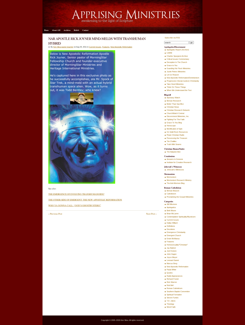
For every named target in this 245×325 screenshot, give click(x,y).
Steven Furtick (172, 298)
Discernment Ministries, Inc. (178, 116)
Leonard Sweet (173, 260)
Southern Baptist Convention (178, 291)
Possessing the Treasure (177, 138)
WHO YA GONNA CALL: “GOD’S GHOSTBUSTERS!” (74, 205)
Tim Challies (171, 141)
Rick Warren (172, 282)
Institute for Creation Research (179, 162)
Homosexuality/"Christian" (177, 245)
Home (46, 30)
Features (106, 47)
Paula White (171, 270)
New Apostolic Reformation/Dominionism (183, 78)
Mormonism (171, 177)
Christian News (173, 107)
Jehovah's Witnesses (175, 170)
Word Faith (171, 307)
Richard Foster (173, 279)
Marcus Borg (172, 263)
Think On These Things (176, 87)
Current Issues (95, 47)
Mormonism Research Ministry (179, 180)
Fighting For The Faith (175, 119)
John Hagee (171, 254)
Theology (170, 304)
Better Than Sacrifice (175, 104)
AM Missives (172, 204)
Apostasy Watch (173, 98)
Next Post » (151, 213)
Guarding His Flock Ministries (178, 68)
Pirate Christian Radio (175, 135)
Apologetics (171, 207)
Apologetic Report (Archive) (178, 50)
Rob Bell (170, 285)
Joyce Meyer (172, 257)
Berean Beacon (173, 191)
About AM (56, 30)
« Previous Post (55, 213)
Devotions (171, 229)
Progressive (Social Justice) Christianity (183, 81)
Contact (85, 30)
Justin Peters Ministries (176, 72)
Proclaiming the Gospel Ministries (180, 197)
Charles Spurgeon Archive (177, 56)
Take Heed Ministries (175, 84)
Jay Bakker (171, 248)
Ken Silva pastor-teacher (63, 47)
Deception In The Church (177, 62)
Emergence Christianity (176, 232)
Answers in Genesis (175, 159)
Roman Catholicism (174, 288)
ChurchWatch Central (175, 113)
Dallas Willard (172, 223)
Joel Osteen (171, 251)
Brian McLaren (172, 214)
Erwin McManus (173, 239)
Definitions (171, 226)
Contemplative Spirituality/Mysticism (181, 217)
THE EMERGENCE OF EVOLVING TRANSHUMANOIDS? (76, 194)
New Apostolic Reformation (121, 47)
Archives (67, 30)
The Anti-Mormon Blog (175, 183)
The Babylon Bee (173, 152)
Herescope (171, 126)
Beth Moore (171, 211)
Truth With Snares (174, 144)
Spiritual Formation (174, 295)
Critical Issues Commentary (178, 59)
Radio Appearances (174, 276)
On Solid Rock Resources (177, 132)
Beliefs (76, 30)
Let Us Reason (173, 75)
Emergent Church (174, 235)
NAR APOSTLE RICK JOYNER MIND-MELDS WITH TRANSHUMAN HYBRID (97, 41)
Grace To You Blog (174, 123)
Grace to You (172, 65)
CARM (169, 53)
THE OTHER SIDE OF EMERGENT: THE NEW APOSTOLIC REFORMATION (85, 199)
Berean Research (174, 101)
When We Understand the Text (179, 90)
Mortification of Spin (174, 129)
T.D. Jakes (171, 301)
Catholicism (171, 194)
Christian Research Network (178, 110)
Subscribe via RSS (172, 38)
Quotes (170, 273)
